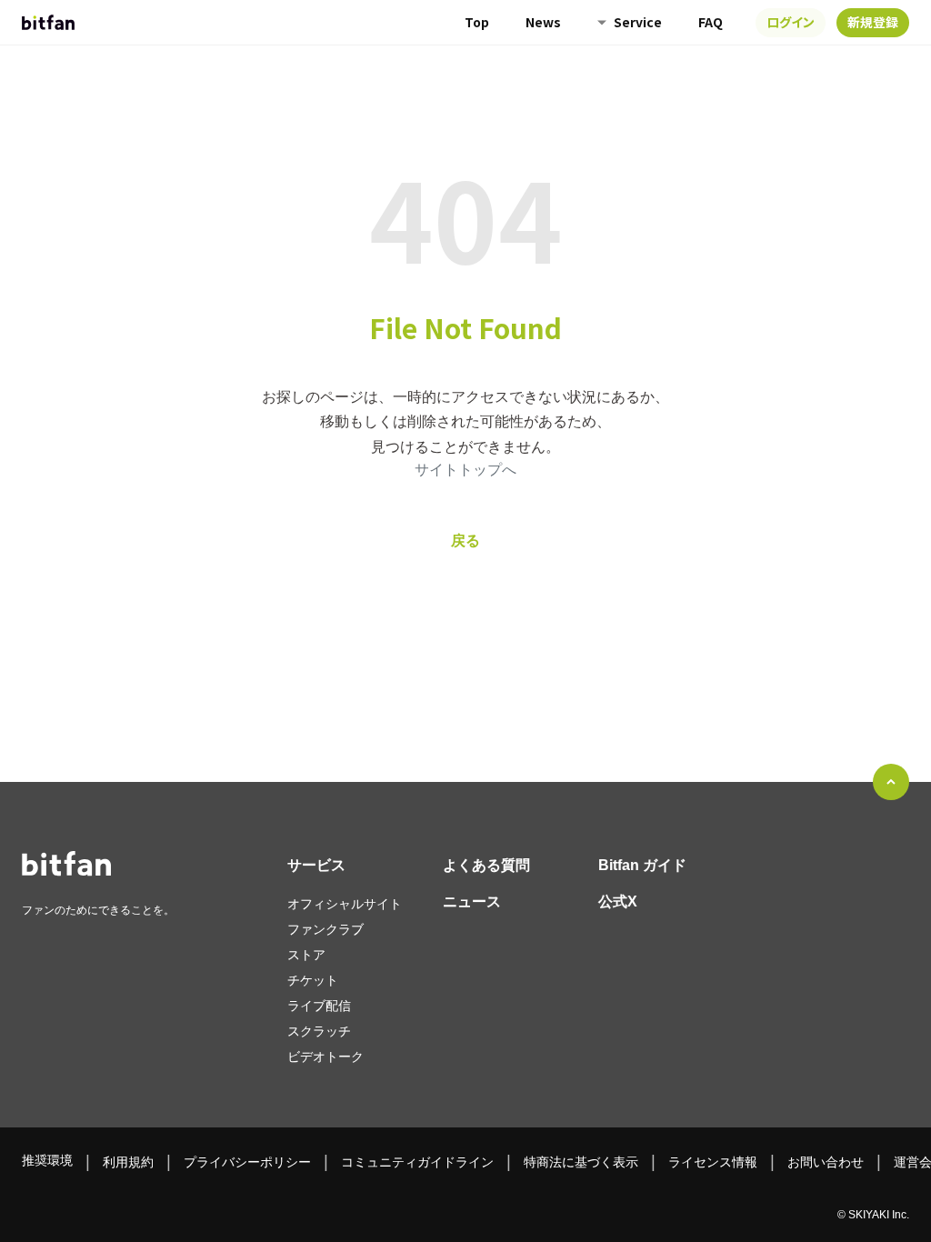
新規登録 (872, 22)
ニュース (472, 901)
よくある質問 (486, 865)
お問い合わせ (825, 1162)
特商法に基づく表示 (581, 1162)
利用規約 (128, 1162)
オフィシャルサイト (344, 903)
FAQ (710, 22)
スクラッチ (319, 1031)
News (543, 22)
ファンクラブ (325, 929)
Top (477, 22)
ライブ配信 (319, 1005)
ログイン (790, 22)
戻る (465, 540)
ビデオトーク (325, 1056)
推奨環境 (47, 1160)
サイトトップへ (465, 469)
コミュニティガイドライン (417, 1162)
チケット (312, 980)
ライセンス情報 (712, 1162)
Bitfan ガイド (642, 865)
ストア (306, 954)
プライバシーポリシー (247, 1162)
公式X (617, 901)
